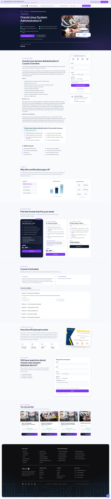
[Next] (89, 408)
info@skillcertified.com (81, 470)
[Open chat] (108, 496)
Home (21, 11)
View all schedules (50, 245)
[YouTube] (35, 484)
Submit (72, 390)
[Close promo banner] (110, 2)
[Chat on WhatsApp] (78, 6)
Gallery (58, 474)
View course (28, 434)
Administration (27, 11)
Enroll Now (31, 251)
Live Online (41, 470)
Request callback (86, 5)
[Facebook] (29, 484)
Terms (87, 80)
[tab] (29, 184)
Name (72, 63)
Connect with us (80, 477)
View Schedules (80, 89)
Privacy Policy (73, 81)
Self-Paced (41, 474)
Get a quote (40, 39)
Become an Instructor (61, 475)
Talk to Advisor (41, 35)
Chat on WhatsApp (80, 475)
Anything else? (60, 380)
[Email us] (81, 6)
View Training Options (27, 35)
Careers (58, 472)
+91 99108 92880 (80, 472)
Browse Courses (34, 5)
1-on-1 (40, 475)
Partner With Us (60, 477)
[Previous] (87, 408)
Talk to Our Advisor (81, 85)
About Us (58, 470)
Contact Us (78, 246)
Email (72, 67)
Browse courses (104, 1)
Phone (72, 72)
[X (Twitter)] (26, 484)
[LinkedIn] (23, 484)
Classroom (41, 472)
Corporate (41, 477)
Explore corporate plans (80, 101)
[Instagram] (32, 484)
